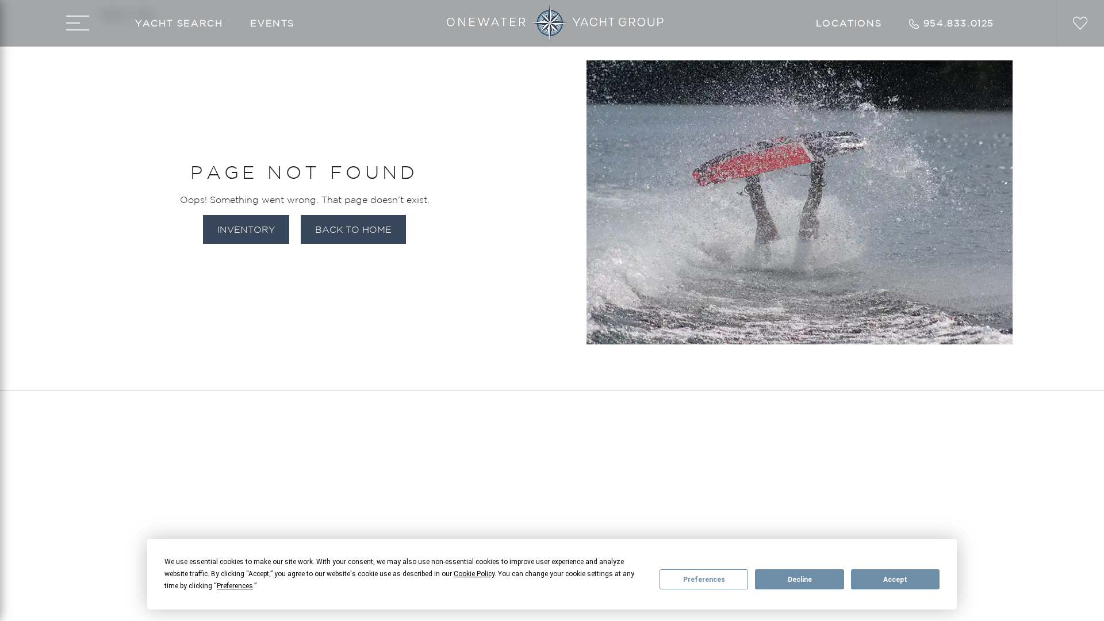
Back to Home (353, 229)
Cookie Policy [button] (474, 574)
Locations (848, 23)
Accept (895, 580)
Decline (800, 580)
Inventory (246, 229)
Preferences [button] (235, 586)
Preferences (704, 580)
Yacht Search (179, 23)
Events (272, 23)
